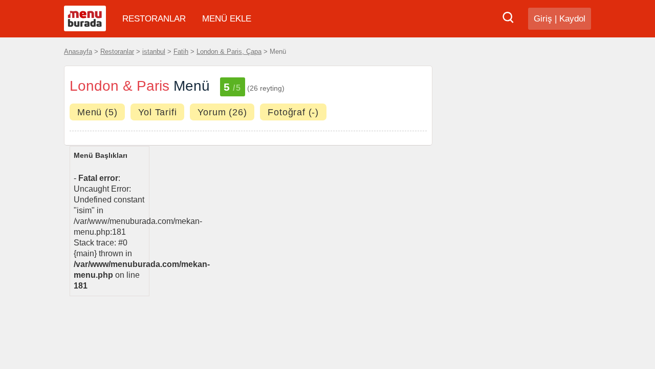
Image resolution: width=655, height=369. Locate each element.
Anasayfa (78, 51)
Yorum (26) (222, 112)
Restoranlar (117, 51)
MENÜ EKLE (226, 19)
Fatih (180, 51)
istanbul (153, 51)
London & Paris (119, 86)
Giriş (543, 19)
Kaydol (572, 19)
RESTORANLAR (154, 19)
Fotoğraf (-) (293, 112)
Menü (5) (97, 112)
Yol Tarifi (157, 112)
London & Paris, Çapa (228, 51)
